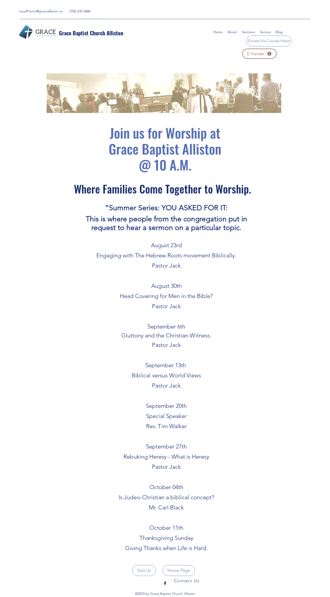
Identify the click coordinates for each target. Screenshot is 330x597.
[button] (265, 32)
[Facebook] (165, 583)
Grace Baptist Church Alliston (91, 33)
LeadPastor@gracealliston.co (41, 11)
